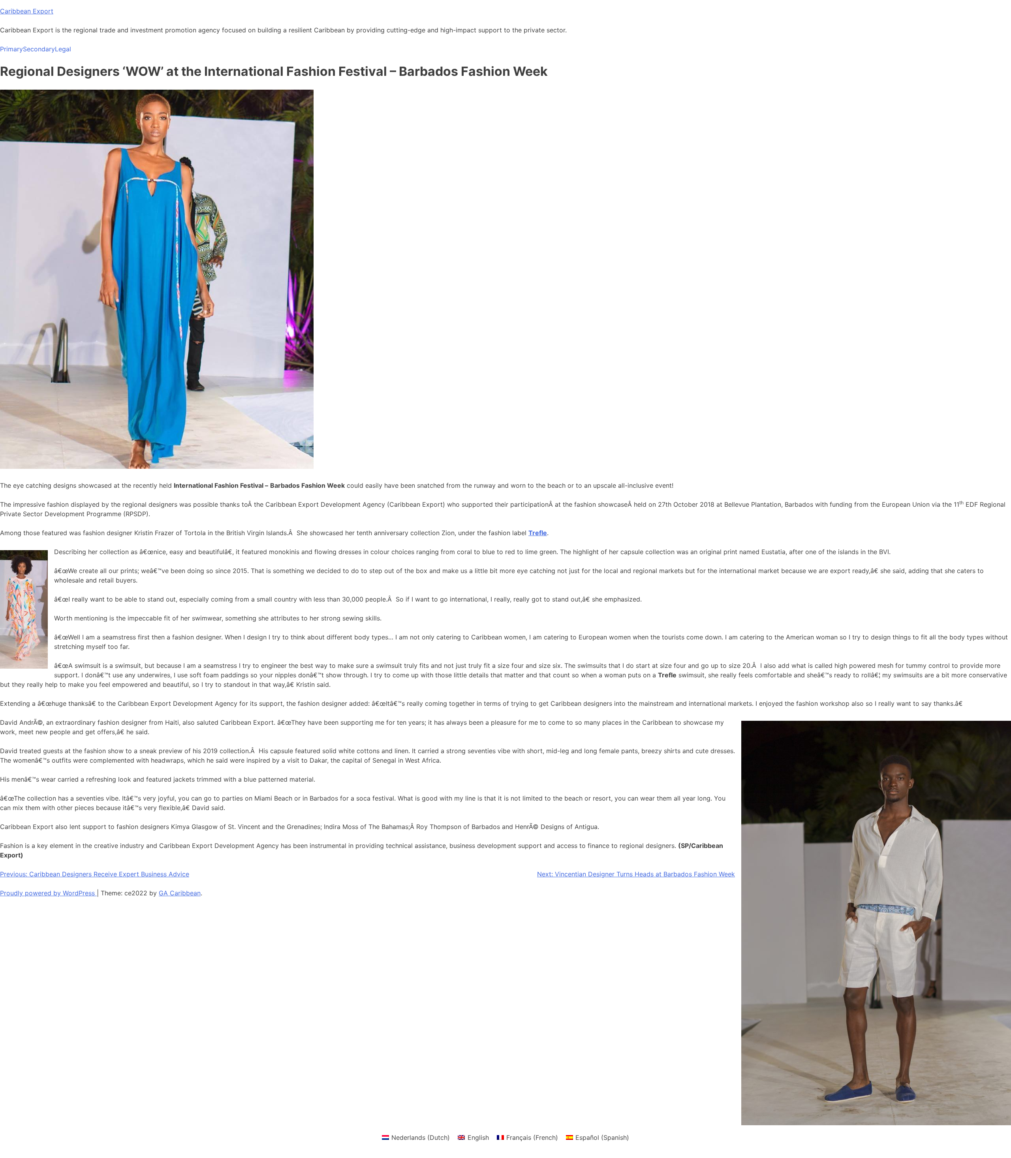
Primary (11, 49)
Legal (63, 49)
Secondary (39, 49)
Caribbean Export (26, 11)
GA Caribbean (180, 893)
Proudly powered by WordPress (48, 893)
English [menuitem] (478, 1137)
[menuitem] (416, 1137)
